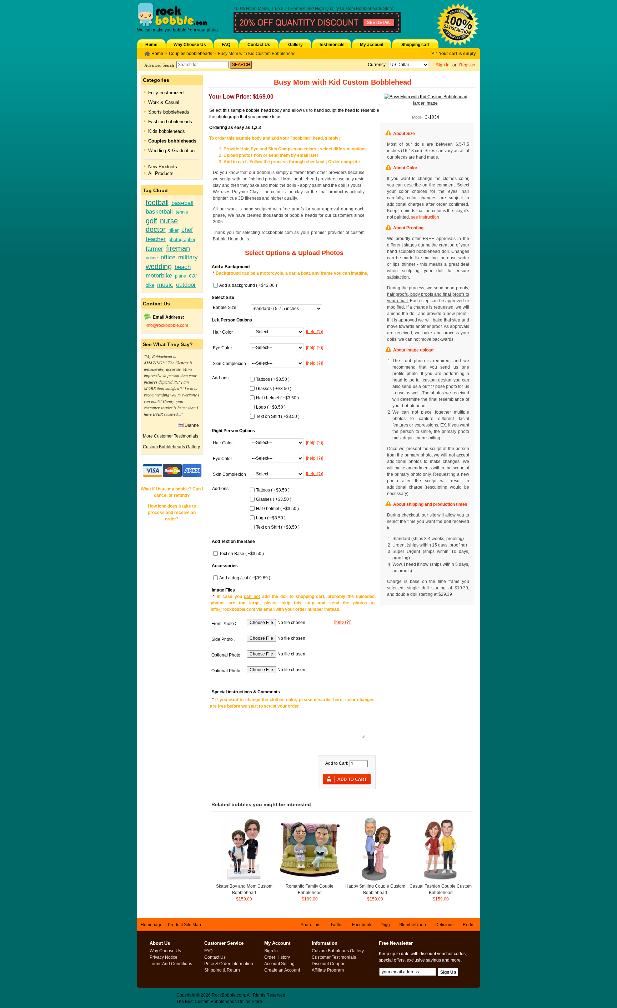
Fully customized (166, 92)
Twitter (336, 924)
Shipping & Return (222, 970)
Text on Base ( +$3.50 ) (241, 553)
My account (371, 44)
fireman (178, 248)
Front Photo (222, 623)
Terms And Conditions (171, 963)
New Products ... (165, 166)
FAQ (226, 44)
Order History (277, 957)
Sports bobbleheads (168, 112)
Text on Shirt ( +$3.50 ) (278, 416)
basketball (159, 211)
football (157, 202)
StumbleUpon (412, 924)
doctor (156, 229)
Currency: (376, 64)
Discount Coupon (329, 963)
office (168, 257)
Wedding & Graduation (171, 150)
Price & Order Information (228, 963)
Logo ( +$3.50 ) (271, 407)
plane (180, 276)
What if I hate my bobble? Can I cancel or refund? (172, 492)
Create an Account (282, 970)
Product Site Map (184, 924)
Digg (385, 924)
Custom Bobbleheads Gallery (171, 446)
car (193, 275)
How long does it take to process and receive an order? (172, 513)
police (152, 257)
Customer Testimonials (334, 957)
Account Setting (279, 963)
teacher (156, 239)
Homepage (151, 924)
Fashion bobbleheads (170, 121)
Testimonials (332, 44)
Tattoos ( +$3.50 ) (273, 379)
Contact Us (258, 44)
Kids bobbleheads (166, 131)
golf (151, 221)
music (165, 284)
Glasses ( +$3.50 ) (273, 388)
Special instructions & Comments (246, 691)
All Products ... (163, 173)
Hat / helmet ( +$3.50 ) (277, 397)
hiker (174, 230)
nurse (169, 221)
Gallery (295, 44)
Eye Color (222, 347)
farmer (154, 248)
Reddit (469, 924)
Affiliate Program (328, 970)
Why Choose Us (190, 44)
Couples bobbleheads (190, 53)
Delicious (444, 924)
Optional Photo (225, 655)
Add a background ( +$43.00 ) (248, 285)
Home (151, 44)
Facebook (361, 924)
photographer (182, 239)
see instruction (425, 217)
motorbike (159, 275)
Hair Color (223, 332)
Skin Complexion (229, 363)
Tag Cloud (155, 190)
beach (183, 267)
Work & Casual (163, 102)
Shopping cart (415, 44)
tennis (182, 212)
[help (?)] (314, 331)
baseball (182, 203)
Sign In (443, 65)
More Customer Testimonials (170, 436)
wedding (159, 266)
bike (150, 285)
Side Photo (222, 639)
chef (187, 229)
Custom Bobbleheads (361, 8)
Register (467, 65)
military (188, 257)
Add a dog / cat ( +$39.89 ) (244, 577)
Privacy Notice (163, 957)
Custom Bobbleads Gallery (338, 950)
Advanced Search (159, 65)
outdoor (186, 284)
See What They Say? (168, 344)
